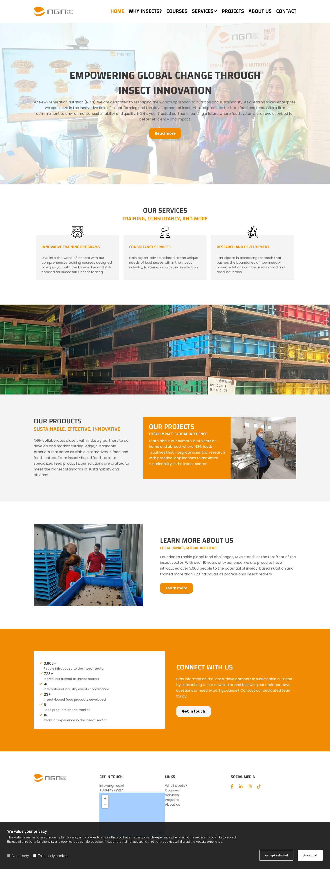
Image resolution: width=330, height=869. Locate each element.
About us (260, 11)
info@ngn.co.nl (111, 785)
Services (202, 11)
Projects (233, 11)
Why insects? (145, 11)
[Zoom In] (105, 798)
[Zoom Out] (105, 805)
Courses (176, 11)
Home (117, 11)
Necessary (20, 856)
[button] (165, 133)
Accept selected (276, 855)
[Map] (132, 815)
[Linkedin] (241, 786)
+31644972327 (111, 790)
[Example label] (249, 786)
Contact (286, 11)
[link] (202, 11)
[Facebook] (232, 786)
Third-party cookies (53, 856)
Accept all (310, 855)
